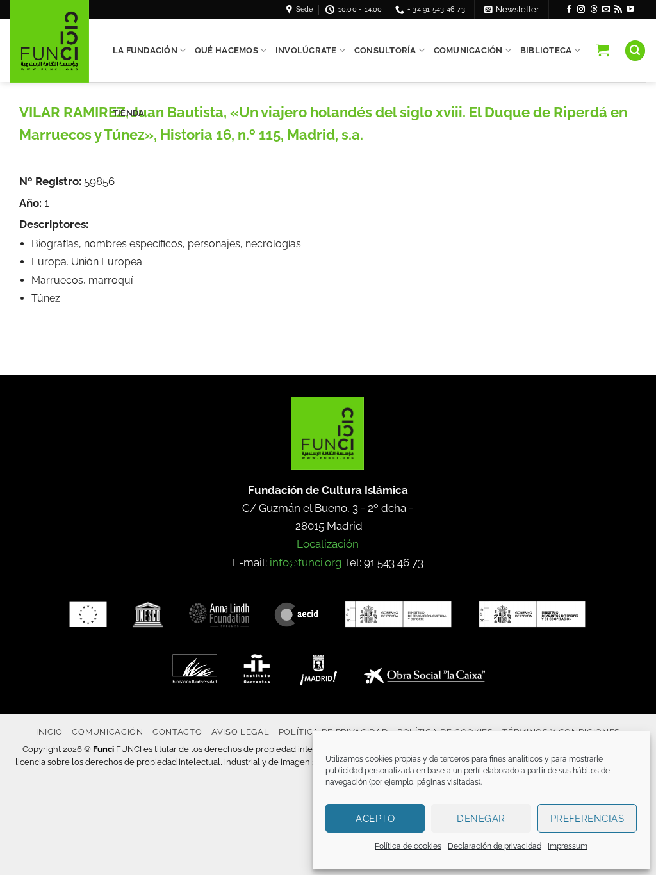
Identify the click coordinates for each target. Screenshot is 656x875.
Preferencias (587, 818)
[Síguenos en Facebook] (569, 9)
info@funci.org (306, 562)
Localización (328, 543)
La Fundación (145, 50)
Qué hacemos (226, 50)
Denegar (481, 818)
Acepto (375, 818)
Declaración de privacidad (494, 846)
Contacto (177, 731)
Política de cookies (408, 846)
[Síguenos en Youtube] (630, 9)
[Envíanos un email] (606, 9)
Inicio (49, 731)
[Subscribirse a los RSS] (618, 9)
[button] (511, 9)
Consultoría (385, 50)
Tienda (129, 113)
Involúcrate (306, 50)
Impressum (567, 846)
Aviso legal (240, 731)
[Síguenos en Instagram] (581, 9)
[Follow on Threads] (594, 9)
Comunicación (468, 50)
